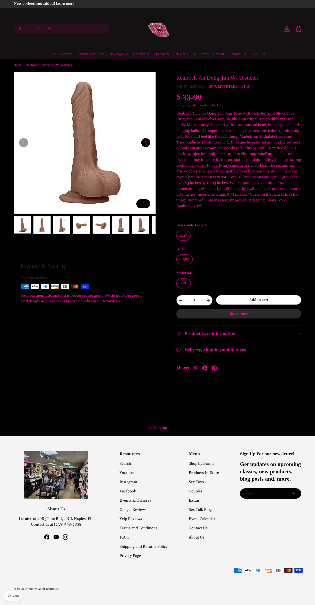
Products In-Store (91, 54)
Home (18, 65)
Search (125, 463)
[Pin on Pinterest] (214, 368)
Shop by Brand (61, 54)
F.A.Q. (125, 537)
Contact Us (238, 54)
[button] (298, 28)
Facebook (128, 491)
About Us (259, 54)
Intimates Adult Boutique (41, 589)
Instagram (128, 482)
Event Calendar (213, 54)
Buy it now (239, 314)
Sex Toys (116, 54)
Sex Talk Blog (186, 54)
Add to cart (258, 300)
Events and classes (135, 500)
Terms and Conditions (139, 528)
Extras (160, 54)
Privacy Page (130, 555)
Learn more (65, 4)
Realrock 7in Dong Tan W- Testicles (49, 65)
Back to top (157, 428)
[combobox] (61, 29)
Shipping (183, 105)
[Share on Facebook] (205, 368)
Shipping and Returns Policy (144, 546)
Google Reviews (133, 509)
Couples (139, 54)
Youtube (127, 472)
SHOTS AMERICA (190, 86)
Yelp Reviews (131, 518)
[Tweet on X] (195, 368)
